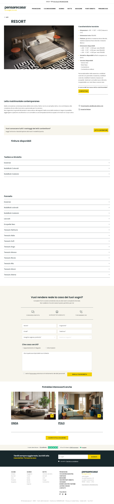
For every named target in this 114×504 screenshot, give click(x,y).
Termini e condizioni (68, 260)
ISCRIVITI (79, 256)
